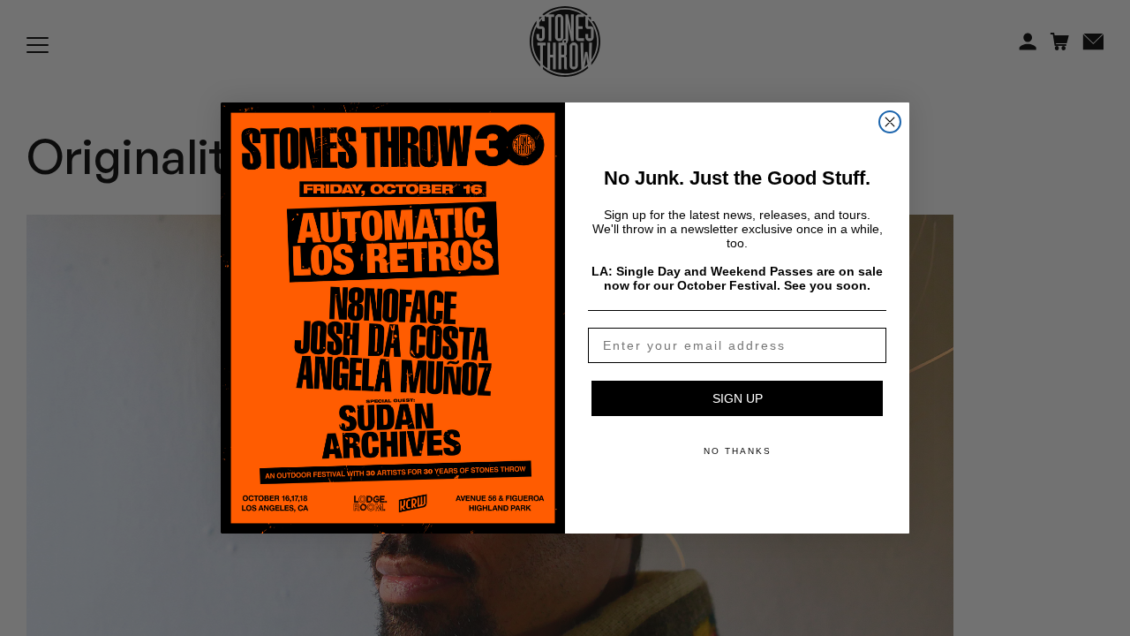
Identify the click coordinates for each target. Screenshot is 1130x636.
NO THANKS (738, 451)
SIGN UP (737, 398)
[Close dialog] (889, 121)
